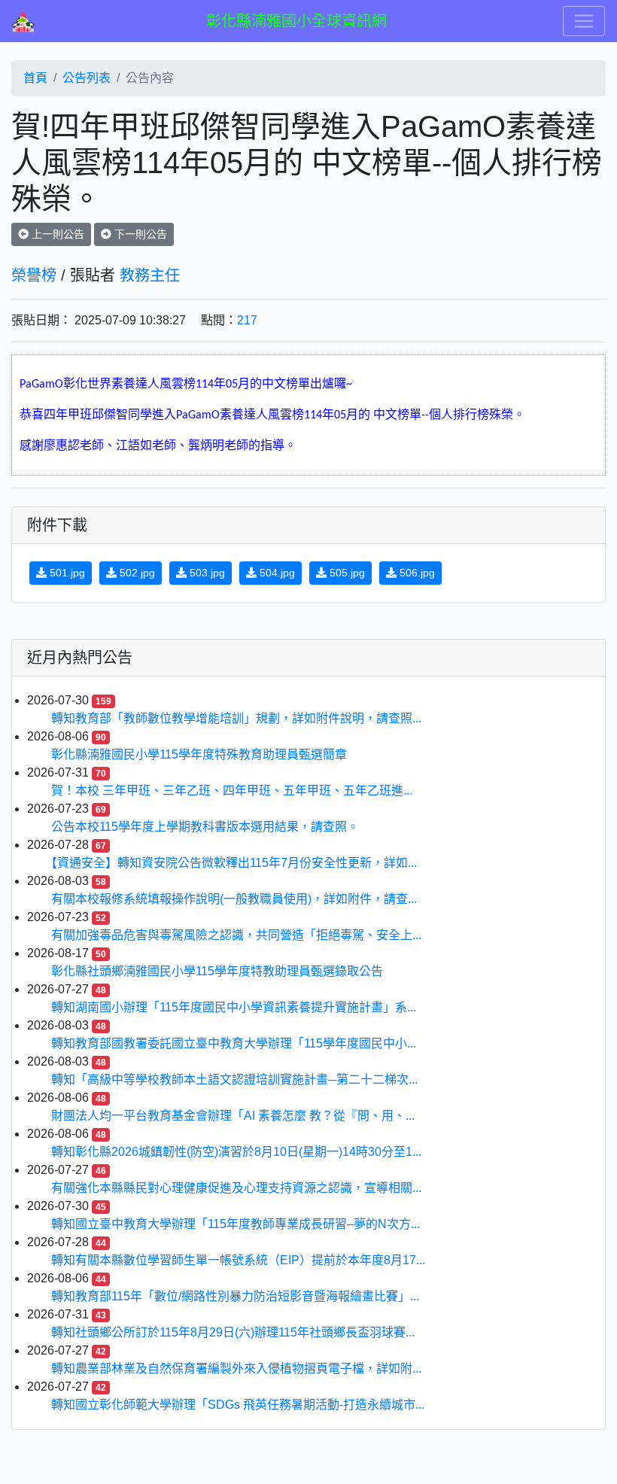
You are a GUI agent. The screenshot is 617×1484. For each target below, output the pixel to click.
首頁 (35, 77)
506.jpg (416, 573)
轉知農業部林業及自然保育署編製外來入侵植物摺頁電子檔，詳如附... (236, 1368)
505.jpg (346, 573)
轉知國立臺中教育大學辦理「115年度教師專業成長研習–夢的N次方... (235, 1224)
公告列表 (86, 77)
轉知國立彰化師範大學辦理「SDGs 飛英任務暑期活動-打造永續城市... (237, 1404)
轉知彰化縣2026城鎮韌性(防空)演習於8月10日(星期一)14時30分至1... (236, 1151)
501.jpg (66, 573)
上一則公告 (56, 234)
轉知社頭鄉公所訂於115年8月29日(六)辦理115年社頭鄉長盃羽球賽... (233, 1332)
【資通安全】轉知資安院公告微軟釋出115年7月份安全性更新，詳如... (234, 862)
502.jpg (136, 573)
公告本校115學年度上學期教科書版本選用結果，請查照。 (205, 826)
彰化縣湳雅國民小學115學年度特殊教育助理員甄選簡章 (199, 754)
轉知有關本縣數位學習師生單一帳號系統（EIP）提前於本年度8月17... (238, 1260)
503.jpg (206, 573)
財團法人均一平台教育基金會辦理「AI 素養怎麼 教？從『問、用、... (233, 1115)
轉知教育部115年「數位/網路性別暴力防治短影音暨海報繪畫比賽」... (235, 1296)
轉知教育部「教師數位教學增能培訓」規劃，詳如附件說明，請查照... (236, 718)
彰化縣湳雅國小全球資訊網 (296, 21)
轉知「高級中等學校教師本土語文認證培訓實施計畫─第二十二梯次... (234, 1079)
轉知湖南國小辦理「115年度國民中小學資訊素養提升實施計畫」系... (233, 1007)
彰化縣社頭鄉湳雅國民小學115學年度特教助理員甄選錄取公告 (217, 971)
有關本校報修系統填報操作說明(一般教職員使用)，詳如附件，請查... (234, 899)
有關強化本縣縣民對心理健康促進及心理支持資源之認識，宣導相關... (236, 1187)
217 (247, 320)
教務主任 (150, 275)
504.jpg (276, 573)
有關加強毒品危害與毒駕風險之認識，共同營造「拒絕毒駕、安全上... (236, 935)
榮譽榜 (33, 275)
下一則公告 (139, 234)
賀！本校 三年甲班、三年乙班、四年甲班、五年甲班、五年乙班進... (231, 790)
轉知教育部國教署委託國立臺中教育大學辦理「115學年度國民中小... (233, 1043)
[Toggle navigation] (584, 21)
